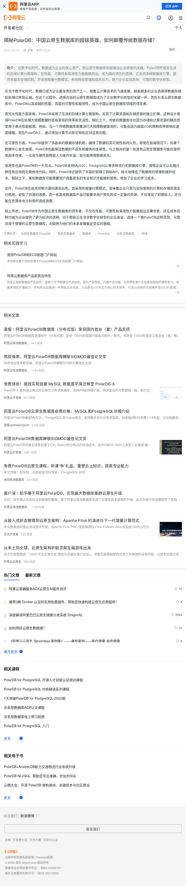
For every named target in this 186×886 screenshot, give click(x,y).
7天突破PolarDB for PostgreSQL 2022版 (34, 698)
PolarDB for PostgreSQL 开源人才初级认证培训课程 (43, 679)
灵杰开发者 (11, 534)
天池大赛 (35, 840)
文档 (8, 840)
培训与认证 (50, 840)
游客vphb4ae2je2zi (16, 425)
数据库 (86, 233)
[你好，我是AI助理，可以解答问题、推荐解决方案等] (159, 18)
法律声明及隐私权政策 (19, 857)
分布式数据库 (125, 233)
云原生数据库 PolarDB (35, 233)
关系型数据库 (66, 233)
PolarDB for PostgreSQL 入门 (26, 725)
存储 (144, 233)
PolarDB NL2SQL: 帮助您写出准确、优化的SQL (40, 775)
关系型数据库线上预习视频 (24, 716)
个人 (178, 27)
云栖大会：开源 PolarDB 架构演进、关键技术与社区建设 (47, 785)
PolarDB (103, 233)
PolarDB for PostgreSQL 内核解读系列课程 (36, 689)
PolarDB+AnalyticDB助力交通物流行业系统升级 (40, 766)
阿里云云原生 (12, 561)
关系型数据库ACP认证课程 (24, 707)
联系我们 (93, 829)
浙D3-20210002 (48, 873)
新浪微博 (27, 815)
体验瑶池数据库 (14, 479)
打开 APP (172, 6)
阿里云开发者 (12, 397)
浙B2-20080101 (51, 868)
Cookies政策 (44, 857)
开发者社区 (20, 840)
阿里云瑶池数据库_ (16, 343)
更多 (7, 738)
